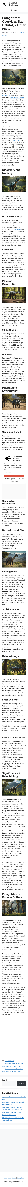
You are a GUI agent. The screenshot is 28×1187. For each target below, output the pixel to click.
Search (4, 1080)
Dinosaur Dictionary (13, 4)
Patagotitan (6, 95)
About (9, 1178)
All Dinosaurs (9, 1061)
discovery (17, 229)
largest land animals (17, 98)
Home (5, 1178)
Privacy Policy (20, 1178)
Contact (14, 1178)
